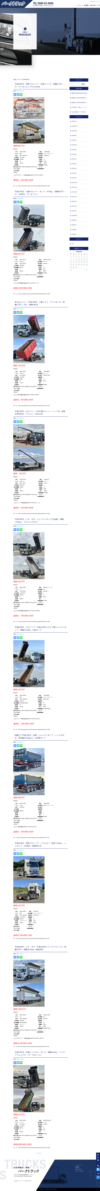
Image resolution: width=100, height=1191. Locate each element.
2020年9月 (74, 220)
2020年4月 (74, 229)
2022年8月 (74, 154)
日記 (73, 243)
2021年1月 (74, 210)
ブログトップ (79, 80)
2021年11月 (74, 187)
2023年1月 (74, 140)
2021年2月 (74, 206)
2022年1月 (74, 177)
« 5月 (71, 270)
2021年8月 (74, 201)
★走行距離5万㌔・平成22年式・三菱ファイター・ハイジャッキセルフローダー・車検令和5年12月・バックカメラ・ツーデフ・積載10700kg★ (80, 112)
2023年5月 (74, 135)
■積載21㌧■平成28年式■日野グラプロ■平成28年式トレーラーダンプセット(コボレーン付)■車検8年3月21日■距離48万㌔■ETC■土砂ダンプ (80, 97)
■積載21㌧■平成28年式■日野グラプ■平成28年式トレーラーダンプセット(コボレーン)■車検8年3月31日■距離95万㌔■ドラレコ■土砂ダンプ (80, 102)
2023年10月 (74, 130)
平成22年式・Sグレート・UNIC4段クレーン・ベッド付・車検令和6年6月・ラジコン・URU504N (40, 412)
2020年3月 (74, 234)
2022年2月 (74, 173)
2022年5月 (74, 163)
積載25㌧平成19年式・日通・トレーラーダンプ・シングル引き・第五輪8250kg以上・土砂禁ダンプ (39, 736)
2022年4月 (74, 168)
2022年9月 (74, 149)
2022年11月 (74, 144)
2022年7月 (74, 159)
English (98, 1158)
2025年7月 (74, 121)
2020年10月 (74, 215)
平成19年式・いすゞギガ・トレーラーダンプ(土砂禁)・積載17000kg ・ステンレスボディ (39, 520)
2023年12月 (74, 126)
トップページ (79, 5)
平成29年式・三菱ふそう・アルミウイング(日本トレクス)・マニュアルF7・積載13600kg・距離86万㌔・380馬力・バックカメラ (80, 107)
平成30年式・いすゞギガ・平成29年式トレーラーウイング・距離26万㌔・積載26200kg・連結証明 (40, 948)
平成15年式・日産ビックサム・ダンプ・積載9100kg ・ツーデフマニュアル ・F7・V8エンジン (40, 1053)
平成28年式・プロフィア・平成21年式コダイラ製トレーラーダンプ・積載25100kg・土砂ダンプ (40, 628)
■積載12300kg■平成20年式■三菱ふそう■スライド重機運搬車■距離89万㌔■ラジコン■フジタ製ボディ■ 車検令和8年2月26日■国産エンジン (80, 93)
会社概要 (86, 5)
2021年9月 (74, 196)
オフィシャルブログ (79, 1171)
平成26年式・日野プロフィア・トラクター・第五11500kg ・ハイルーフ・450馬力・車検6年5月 (40, 844)
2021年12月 (74, 182)
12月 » (86, 270)
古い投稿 (37, 1153)
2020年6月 (74, 224)
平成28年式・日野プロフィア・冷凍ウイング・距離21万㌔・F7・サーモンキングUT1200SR (39, 85)
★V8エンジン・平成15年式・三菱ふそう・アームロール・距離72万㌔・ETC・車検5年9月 (40, 303)
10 (76, 259)
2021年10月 (74, 192)
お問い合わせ (93, 5)
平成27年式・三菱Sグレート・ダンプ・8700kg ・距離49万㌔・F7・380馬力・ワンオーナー (40, 193)
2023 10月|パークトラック (95, 1)
